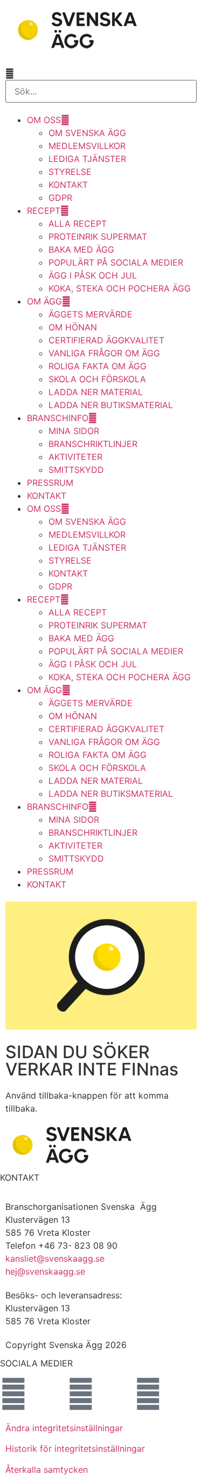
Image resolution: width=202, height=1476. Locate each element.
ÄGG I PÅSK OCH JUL (92, 275)
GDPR (60, 197)
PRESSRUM (50, 482)
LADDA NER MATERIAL (95, 392)
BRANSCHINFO (57, 417)
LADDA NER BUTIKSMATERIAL (110, 405)
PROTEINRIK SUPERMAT (97, 236)
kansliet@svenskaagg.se (55, 1258)
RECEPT (43, 210)
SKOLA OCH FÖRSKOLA (97, 379)
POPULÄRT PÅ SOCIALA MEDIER (115, 262)
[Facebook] (13, 1393)
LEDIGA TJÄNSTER (87, 158)
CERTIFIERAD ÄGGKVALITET (106, 340)
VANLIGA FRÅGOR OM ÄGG (104, 353)
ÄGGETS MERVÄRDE (90, 314)
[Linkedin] (148, 1393)
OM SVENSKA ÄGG (87, 132)
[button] (101, 73)
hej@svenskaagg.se (45, 1271)
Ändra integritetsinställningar (64, 1428)
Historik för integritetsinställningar (75, 1448)
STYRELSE (70, 171)
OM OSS (44, 119)
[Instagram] (80, 1393)
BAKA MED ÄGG (81, 249)
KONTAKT (68, 184)
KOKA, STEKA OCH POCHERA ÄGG (119, 288)
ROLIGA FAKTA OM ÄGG (97, 366)
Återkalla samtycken (46, 1469)
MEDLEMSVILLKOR (87, 145)
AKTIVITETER (75, 456)
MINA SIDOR (73, 430)
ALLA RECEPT (77, 223)
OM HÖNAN (72, 327)
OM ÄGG (44, 301)
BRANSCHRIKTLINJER (92, 443)
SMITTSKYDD (76, 469)
